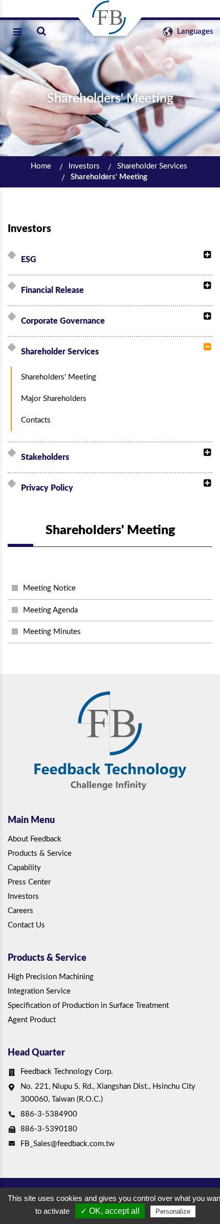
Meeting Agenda (50, 610)
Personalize (173, 1211)
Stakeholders (45, 457)
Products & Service (40, 853)
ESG (28, 260)
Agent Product (32, 1020)
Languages (194, 31)
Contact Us (26, 925)
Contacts (36, 420)
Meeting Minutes (52, 632)
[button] (204, 255)
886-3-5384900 (48, 1114)
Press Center (29, 882)
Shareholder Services (152, 166)
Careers (20, 911)
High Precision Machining (51, 977)
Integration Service (39, 991)
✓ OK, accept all (110, 1211)
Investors (84, 166)
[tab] (111, 260)
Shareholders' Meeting (109, 177)
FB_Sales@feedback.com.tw (67, 1144)
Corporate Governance (63, 321)
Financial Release (52, 290)
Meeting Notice (49, 588)
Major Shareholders (53, 399)
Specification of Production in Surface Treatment (88, 1005)
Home (41, 166)
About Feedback (34, 839)
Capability (24, 868)
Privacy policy (47, 488)
